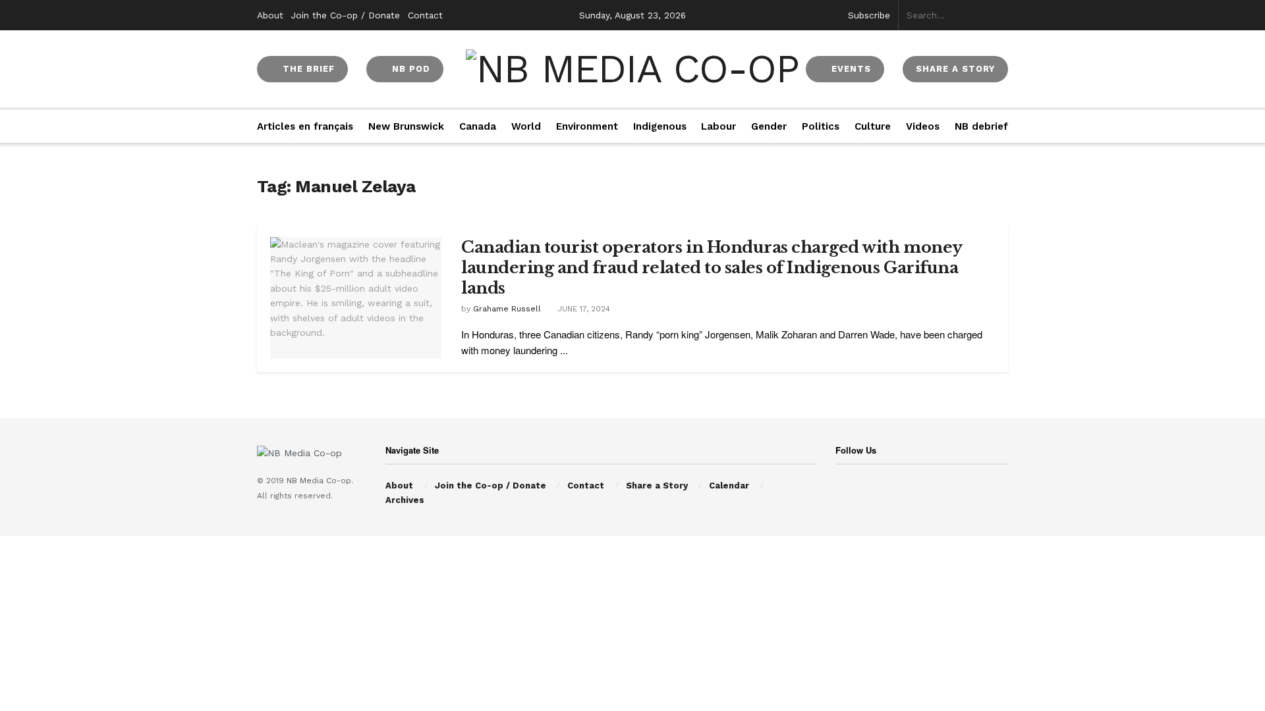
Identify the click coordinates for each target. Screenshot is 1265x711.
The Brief (307, 69)
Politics (820, 126)
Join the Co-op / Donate (345, 15)
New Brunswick (406, 126)
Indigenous (660, 126)
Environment (587, 126)
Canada (477, 126)
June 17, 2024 (582, 308)
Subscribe (869, 15)
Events (849, 69)
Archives (404, 500)
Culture (873, 126)
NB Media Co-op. (320, 480)
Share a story (955, 69)
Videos (923, 126)
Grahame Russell (507, 308)
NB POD (409, 69)
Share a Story (657, 485)
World (526, 126)
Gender (769, 126)
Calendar (729, 485)
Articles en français (305, 126)
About (270, 15)
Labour (718, 126)
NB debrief (981, 126)
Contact (425, 15)
